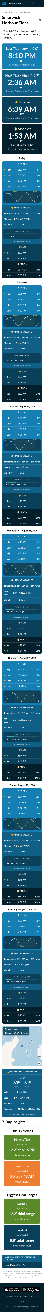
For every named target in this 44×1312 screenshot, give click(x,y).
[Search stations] (33, 3)
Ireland (4, 12)
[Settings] (40, 3)
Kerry (11, 12)
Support (34, 1296)
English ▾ (22, 1302)
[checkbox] (16, 1029)
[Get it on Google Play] (31, 1289)
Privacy (18, 1296)
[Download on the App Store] (12, 1289)
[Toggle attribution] (39, 1063)
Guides (9, 1296)
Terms (26, 1296)
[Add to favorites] (40, 20)
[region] (22, 1046)
